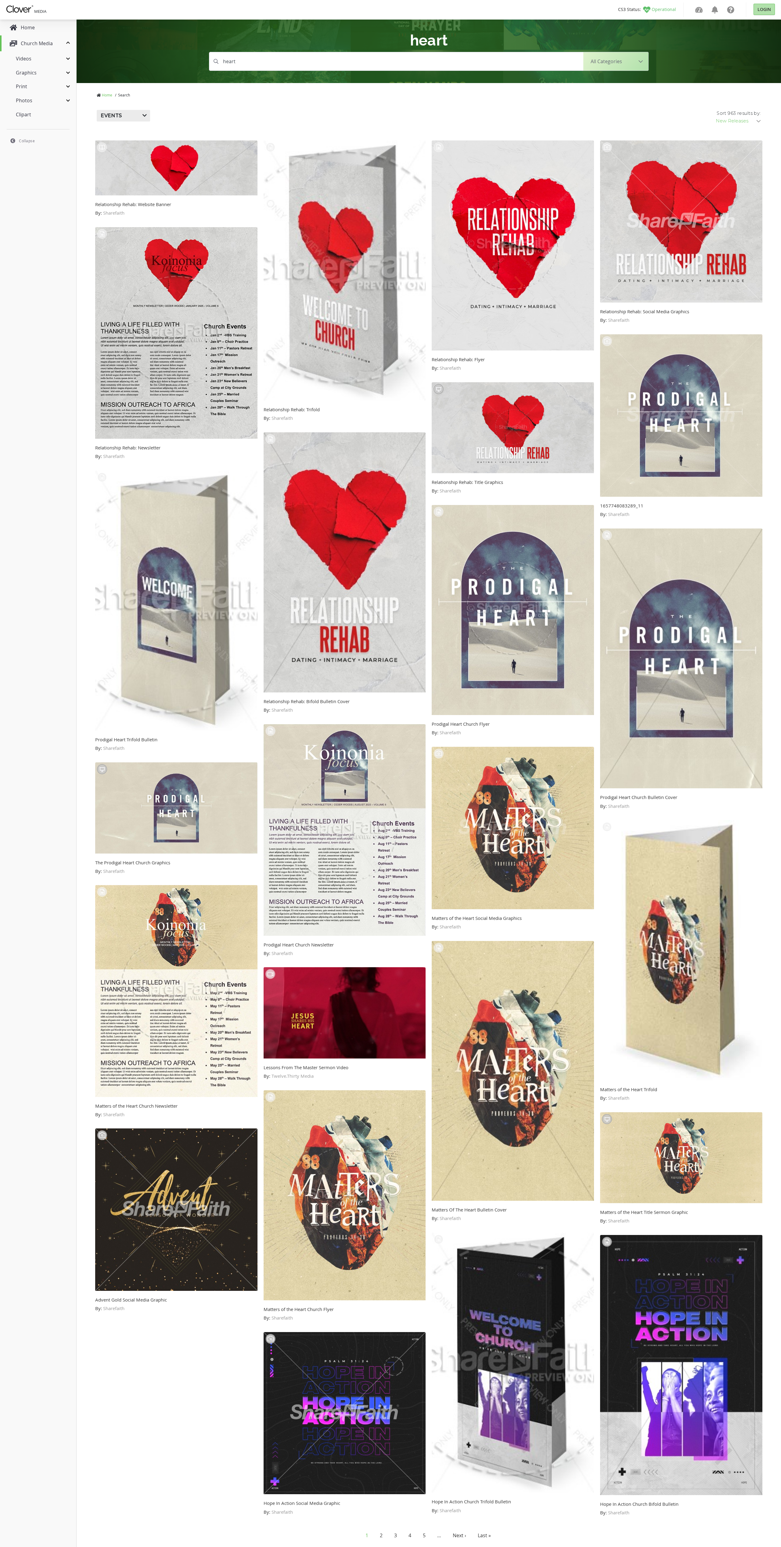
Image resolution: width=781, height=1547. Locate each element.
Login (764, 9)
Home (107, 95)
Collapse (27, 140)
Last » (484, 1535)
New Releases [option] (732, 121)
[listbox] (738, 121)
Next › (459, 1535)
